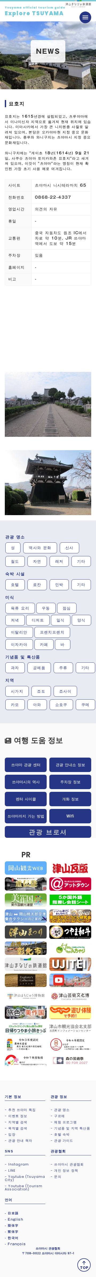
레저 (59, 561)
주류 (63, 668)
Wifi (70, 816)
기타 (81, 561)
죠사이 (65, 691)
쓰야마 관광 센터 (26, 765)
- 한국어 (11, 1237)
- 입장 (10, 1134)
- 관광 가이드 (62, 1140)
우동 (46, 608)
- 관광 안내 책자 (18, 1140)
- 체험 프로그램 (64, 1122)
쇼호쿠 (61, 704)
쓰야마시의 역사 (26, 782)
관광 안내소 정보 (70, 765)
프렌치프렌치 (52, 632)
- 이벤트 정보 (16, 1116)
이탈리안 (19, 632)
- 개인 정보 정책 (64, 1170)
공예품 (39, 668)
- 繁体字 (11, 1231)
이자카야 (19, 644)
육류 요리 (20, 608)
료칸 (37, 584)
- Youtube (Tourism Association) (24, 1187)
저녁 (15, 620)
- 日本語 (11, 1213)
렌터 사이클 (26, 799)
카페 (44, 644)
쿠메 (85, 704)
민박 (59, 584)
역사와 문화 (40, 547)
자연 (37, 561)
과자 (15, 668)
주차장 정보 (70, 782)
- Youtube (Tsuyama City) (25, 1178)
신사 (69, 547)
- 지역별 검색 (16, 1122)
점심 (67, 608)
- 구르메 (58, 1116)
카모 (15, 704)
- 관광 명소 (60, 1110)
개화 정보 (70, 799)
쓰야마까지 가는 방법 (25, 816)
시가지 (17, 691)
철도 (15, 561)
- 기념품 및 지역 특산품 (70, 1128)
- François (15, 1243)
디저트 (38, 620)
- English (14, 1219)
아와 (37, 704)
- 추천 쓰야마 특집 (20, 1110)
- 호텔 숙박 (60, 1134)
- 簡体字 (11, 1225)
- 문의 (56, 1176)
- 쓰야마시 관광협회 (67, 1164)
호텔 (15, 584)
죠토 (41, 691)
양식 (81, 620)
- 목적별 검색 (16, 1128)
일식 (61, 620)
